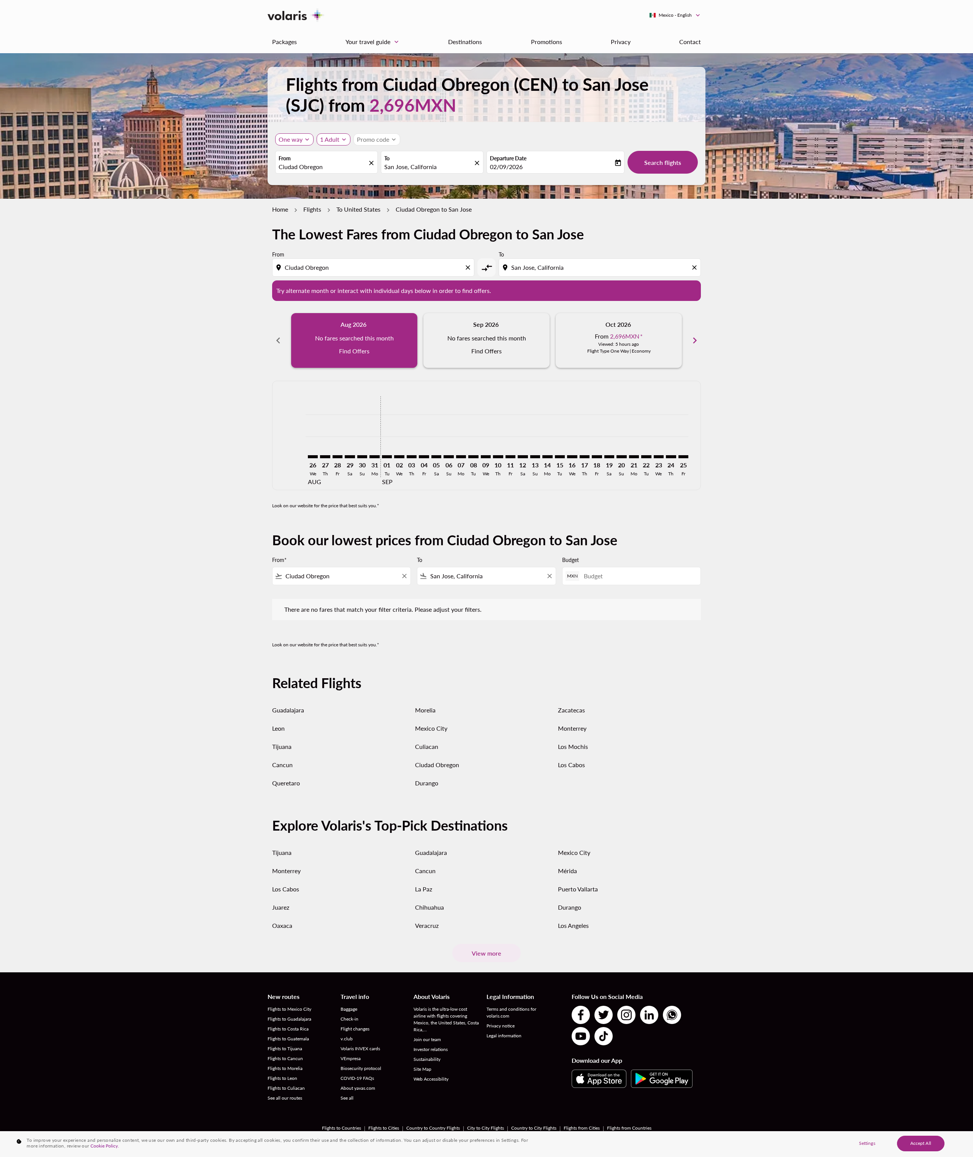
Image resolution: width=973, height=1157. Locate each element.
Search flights (662, 162)
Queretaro (286, 783)
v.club (347, 1038)
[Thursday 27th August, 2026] (325, 456)
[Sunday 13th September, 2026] (535, 456)
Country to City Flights (533, 1128)
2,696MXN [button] (412, 105)
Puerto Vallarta (578, 889)
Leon (278, 728)
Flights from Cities (582, 1128)
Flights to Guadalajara (289, 1019)
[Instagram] (626, 1015)
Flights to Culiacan (286, 1088)
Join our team (427, 1039)
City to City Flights (485, 1128)
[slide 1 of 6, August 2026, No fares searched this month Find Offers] (354, 340)
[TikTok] (603, 1036)
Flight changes (355, 1029)
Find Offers (354, 351)
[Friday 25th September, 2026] (683, 456)
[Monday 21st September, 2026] (634, 456)
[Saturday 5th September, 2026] (436, 456)
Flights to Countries (341, 1128)
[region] (486, 1144)
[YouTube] (581, 1036)
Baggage (349, 1009)
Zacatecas (571, 710)
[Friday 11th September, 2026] (510, 456)
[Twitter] (603, 1015)
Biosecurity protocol (361, 1068)
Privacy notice (500, 1026)
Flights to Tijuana (285, 1048)
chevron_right (695, 340)
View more (486, 953)
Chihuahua (429, 907)
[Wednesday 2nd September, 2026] (399, 456)
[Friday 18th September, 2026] (597, 456)
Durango (426, 783)
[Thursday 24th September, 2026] (671, 456)
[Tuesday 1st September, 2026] (387, 456)
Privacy (621, 41)
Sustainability (427, 1059)
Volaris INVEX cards (360, 1048)
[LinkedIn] (649, 1015)
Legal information (503, 1035)
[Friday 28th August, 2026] (337, 456)
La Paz (423, 889)
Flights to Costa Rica (288, 1029)
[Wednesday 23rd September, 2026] (659, 456)
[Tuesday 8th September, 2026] (473, 456)
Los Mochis (573, 746)
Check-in (349, 1019)
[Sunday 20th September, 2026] (621, 456)
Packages (284, 41)
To (387, 158)
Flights (312, 209)
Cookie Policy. (104, 1146)
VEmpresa (351, 1058)
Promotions (546, 41)
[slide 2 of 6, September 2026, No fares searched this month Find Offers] (486, 340)
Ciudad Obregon (437, 764)
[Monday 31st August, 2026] (374, 456)
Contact (690, 41)
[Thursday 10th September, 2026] (498, 456)
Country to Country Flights (433, 1128)
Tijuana (282, 746)
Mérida (567, 870)
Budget (570, 560)
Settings (867, 1143)
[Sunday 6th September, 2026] (448, 456)
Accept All (920, 1143)
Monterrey (572, 728)
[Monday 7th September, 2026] (461, 456)
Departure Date (508, 158)
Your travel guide (372, 42)
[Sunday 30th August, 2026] (362, 456)
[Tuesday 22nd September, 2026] (646, 456)
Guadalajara (288, 710)
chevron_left (278, 340)
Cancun (282, 764)
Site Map (422, 1069)
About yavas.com (358, 1088)
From (285, 158)
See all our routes (285, 1098)
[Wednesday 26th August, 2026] (313, 456)
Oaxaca (282, 925)
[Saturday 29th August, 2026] (350, 456)
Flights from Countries (629, 1128)
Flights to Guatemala (288, 1038)
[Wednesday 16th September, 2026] (572, 456)
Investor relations (431, 1049)
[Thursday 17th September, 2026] (585, 456)
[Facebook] (581, 1015)
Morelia (425, 710)
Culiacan (426, 746)
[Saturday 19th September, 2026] (609, 456)
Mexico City (431, 728)
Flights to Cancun (285, 1058)
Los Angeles (573, 925)
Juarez (280, 907)
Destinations (465, 41)
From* (279, 560)
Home (280, 209)
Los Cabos (571, 764)
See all (347, 1098)
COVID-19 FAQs (357, 1078)
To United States (358, 209)
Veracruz (427, 925)
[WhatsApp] (672, 1015)
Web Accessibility (431, 1079)
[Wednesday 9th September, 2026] (486, 456)
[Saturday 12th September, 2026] (523, 456)
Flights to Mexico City (289, 1009)
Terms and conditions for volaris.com (511, 1012)
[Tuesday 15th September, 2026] (560, 456)
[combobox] (323, 166)
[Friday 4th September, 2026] (424, 456)
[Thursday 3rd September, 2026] (412, 456)
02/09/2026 (506, 166)
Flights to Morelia (285, 1068)
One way (291, 139)
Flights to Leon (282, 1078)
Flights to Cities (383, 1128)
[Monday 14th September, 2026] (547, 456)
